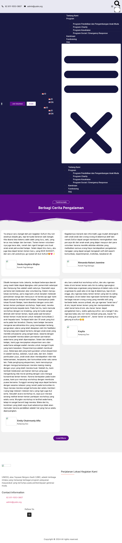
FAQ (68, 42)
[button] (117, 4)
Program (70, 18)
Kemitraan (70, 36)
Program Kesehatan (82, 30)
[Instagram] (112, 6)
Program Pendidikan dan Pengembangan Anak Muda (96, 24)
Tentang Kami (72, 16)
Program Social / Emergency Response (90, 33)
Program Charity (80, 27)
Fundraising (71, 39)
